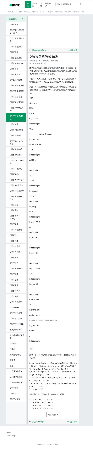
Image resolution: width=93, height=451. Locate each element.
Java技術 (10, 12)
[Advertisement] (53, 32)
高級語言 (26, 12)
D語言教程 (12, 18)
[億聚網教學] (15, 4)
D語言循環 (73, 50)
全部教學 (34, 4)
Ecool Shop (11, 436)
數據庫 (50, 12)
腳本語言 (43, 12)
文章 (41, 4)
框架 (82, 12)
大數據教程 (58, 12)
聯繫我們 (48, 4)
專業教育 (75, 12)
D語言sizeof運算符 (38, 50)
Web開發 (18, 12)
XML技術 (67, 12)
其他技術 (35, 12)
